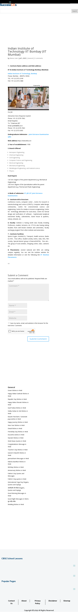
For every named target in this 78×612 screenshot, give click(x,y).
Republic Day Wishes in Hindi (17, 399)
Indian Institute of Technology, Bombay (22, 73)
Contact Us (11, 602)
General (30, 58)
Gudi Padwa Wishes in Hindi (17, 408)
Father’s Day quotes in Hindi (17, 479)
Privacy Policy (38, 602)
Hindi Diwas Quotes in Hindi (17, 441)
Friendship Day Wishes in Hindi (18, 432)
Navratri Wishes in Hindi (15, 438)
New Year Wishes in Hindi (16, 425)
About (24, 601)
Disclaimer (52, 601)
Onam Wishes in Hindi (15, 390)
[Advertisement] (39, 28)
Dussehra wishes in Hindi (16, 435)
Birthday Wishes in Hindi (16, 467)
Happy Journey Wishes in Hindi (18, 422)
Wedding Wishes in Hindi (16, 504)
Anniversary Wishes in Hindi (17, 470)
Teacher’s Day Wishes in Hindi (17, 450)
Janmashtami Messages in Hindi (18, 458)
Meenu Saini (14, 58)
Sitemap (66, 601)
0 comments (39, 58)
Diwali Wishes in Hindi (15, 428)
